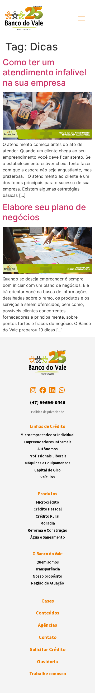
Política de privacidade (47, 412)
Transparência (47, 568)
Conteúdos (47, 613)
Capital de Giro (47, 470)
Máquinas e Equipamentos (47, 462)
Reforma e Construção (47, 530)
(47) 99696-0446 (47, 402)
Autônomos (47, 448)
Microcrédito (47, 502)
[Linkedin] (52, 390)
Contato (47, 637)
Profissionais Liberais (47, 455)
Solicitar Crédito (47, 649)
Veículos (47, 476)
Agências (47, 625)
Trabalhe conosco (47, 673)
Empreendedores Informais (48, 441)
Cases (47, 601)
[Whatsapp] (61, 390)
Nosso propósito (47, 576)
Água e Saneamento (47, 537)
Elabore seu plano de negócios (44, 212)
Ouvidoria (47, 662)
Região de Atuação (47, 583)
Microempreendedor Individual (47, 434)
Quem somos (47, 562)
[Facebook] (43, 390)
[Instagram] (33, 390)
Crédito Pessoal (48, 509)
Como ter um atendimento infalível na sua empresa (44, 72)
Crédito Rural (47, 516)
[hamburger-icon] (81, 20)
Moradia (47, 523)
